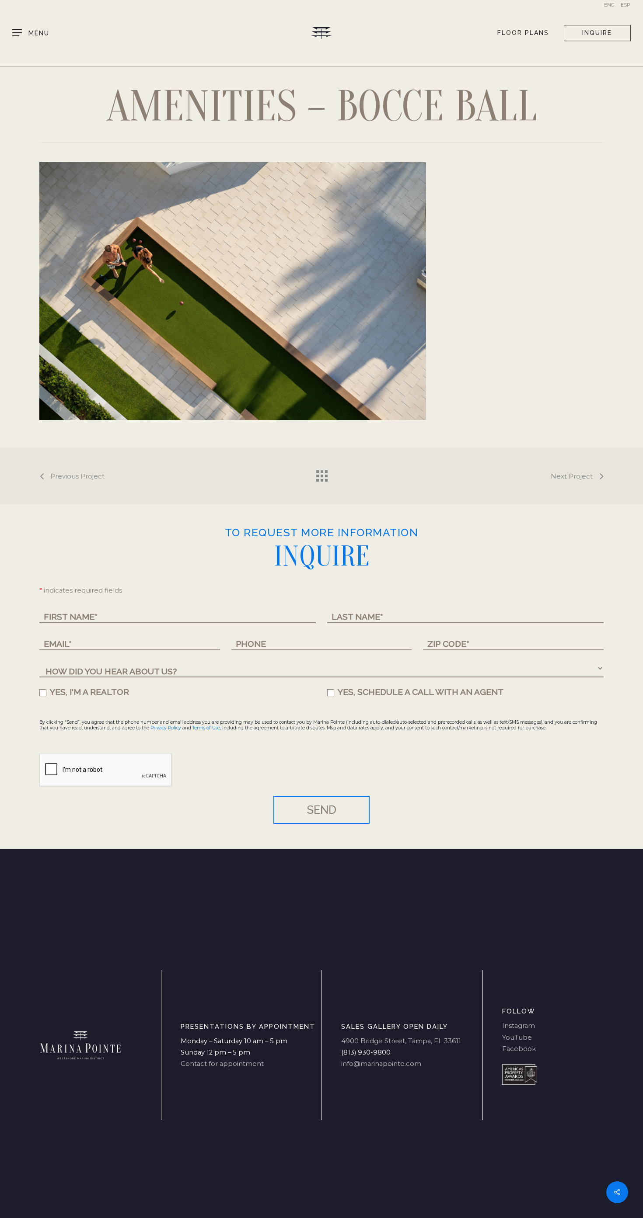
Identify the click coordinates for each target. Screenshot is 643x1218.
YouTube (517, 1037)
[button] (30, 33)
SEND (321, 809)
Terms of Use (206, 728)
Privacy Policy (165, 728)
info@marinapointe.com (381, 1064)
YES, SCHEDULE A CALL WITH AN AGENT (419, 692)
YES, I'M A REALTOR (88, 692)
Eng (609, 5)
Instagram (518, 1026)
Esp (625, 5)
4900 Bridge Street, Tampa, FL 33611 (401, 1041)
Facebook (519, 1049)
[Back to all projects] (321, 473)
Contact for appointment (222, 1064)
